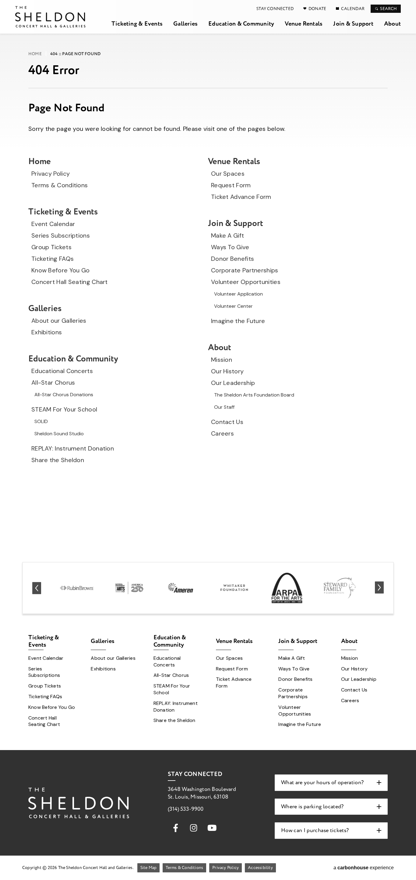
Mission (221, 360)
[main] (208, 276)
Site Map (148, 867)
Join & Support (353, 23)
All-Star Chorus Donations (63, 394)
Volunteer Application (238, 294)
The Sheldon (50, 16)
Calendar (353, 8)
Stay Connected (275, 8)
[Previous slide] (36, 588)
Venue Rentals (304, 23)
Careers (222, 433)
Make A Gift (227, 235)
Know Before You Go (60, 270)
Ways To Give (230, 247)
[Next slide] (379, 588)
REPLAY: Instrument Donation (72, 448)
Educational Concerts (62, 371)
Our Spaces (228, 174)
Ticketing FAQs (52, 259)
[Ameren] (181, 588)
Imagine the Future (238, 321)
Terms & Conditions (59, 185)
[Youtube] (212, 827)
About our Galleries (58, 321)
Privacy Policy (50, 174)
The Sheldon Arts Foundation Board (254, 395)
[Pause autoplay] (388, 567)
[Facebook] (175, 827)
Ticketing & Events (137, 23)
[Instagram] (193, 827)
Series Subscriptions (60, 235)
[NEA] (129, 587)
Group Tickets (51, 247)
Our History (227, 371)
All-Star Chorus (53, 382)
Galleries (185, 23)
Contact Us (227, 422)
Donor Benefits (232, 259)
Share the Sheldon (57, 460)
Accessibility (260, 867)
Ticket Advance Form (241, 197)
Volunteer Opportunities (245, 282)
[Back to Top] (407, 868)
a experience (363, 867)
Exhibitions (46, 332)
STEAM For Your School (64, 409)
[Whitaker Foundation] (234, 588)
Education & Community (241, 23)
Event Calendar (53, 224)
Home (35, 54)
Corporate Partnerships (244, 270)
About (392, 23)
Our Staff (224, 407)
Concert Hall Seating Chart (69, 282)
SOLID (41, 421)
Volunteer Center (233, 306)
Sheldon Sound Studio (59, 433)
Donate (317, 8)
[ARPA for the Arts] (287, 588)
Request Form (231, 185)
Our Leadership (233, 383)
